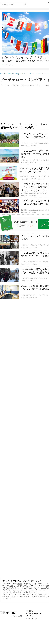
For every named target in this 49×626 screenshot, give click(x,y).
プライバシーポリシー (34, 613)
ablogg (17, 616)
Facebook (30, 616)
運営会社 (30, 611)
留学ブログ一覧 (32, 618)
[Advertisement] (24, 147)
